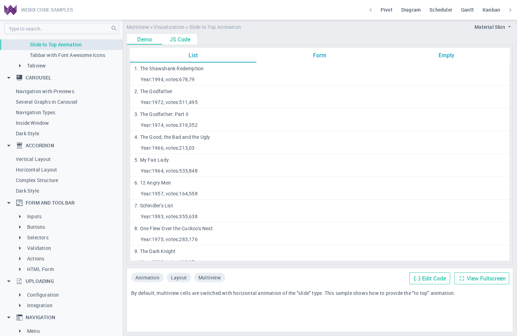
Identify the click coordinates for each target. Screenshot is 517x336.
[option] (147, 278)
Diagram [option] (411, 9)
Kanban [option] (491, 9)
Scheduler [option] (440, 9)
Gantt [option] (467, 9)
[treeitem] (61, 44)
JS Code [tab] (180, 39)
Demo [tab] (144, 39)
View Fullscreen (486, 278)
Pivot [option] (386, 9)
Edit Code (434, 278)
